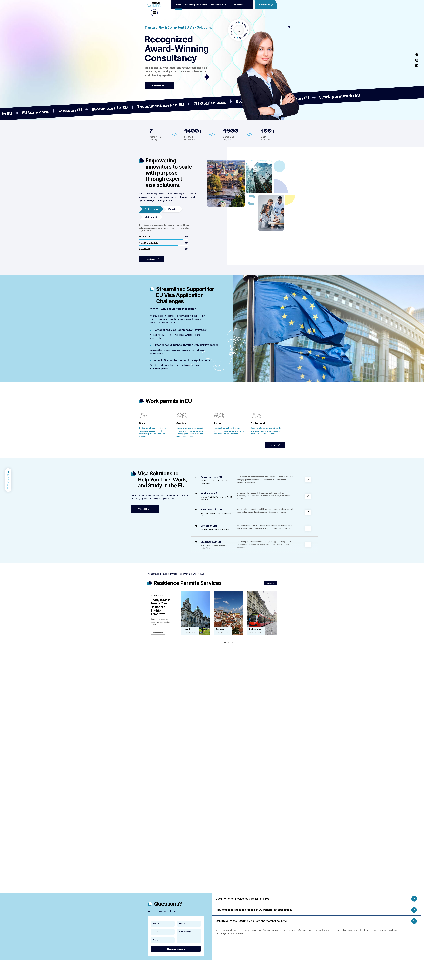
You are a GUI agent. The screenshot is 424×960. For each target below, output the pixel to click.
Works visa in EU (210, 493)
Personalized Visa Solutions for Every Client (181, 330)
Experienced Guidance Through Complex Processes (186, 345)
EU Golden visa (209, 525)
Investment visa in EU (212, 509)
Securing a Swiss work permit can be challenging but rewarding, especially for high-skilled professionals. (266, 431)
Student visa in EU (211, 542)
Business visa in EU (211, 477)
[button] (225, 642)
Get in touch (158, 632)
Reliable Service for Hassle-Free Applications (182, 360)
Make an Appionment (176, 949)
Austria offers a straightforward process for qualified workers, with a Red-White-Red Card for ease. (229, 431)
